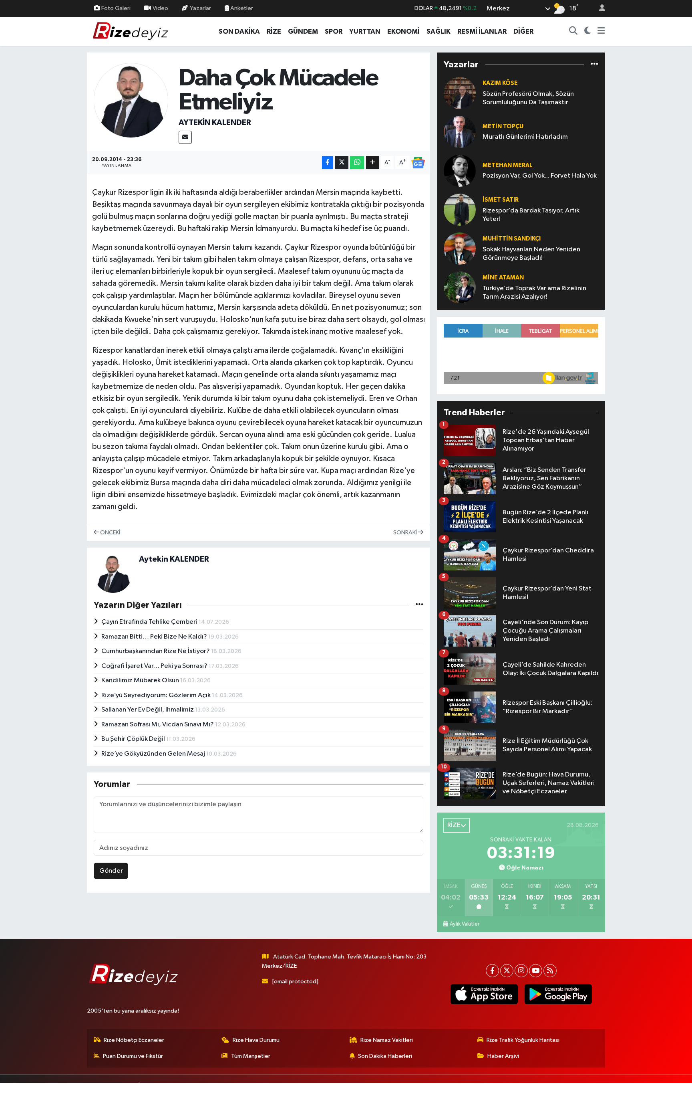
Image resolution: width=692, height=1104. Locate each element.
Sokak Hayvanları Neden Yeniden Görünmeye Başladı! (531, 253)
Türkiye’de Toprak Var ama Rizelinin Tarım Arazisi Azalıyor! (534, 292)
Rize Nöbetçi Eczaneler (134, 1040)
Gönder (111, 870)
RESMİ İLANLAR (482, 31)
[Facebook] (492, 970)
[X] (506, 970)
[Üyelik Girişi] (598, 8)
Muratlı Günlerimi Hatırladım (525, 136)
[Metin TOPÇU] (460, 131)
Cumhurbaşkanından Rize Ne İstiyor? (156, 651)
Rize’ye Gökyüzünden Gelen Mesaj (153, 753)
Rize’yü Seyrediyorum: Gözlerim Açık (156, 695)
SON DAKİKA (239, 31)
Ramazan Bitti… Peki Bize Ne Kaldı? (154, 636)
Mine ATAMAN (503, 278)
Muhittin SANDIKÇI (512, 239)
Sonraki (405, 533)
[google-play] (558, 994)
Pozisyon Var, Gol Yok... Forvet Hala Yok (540, 175)
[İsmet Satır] (460, 209)
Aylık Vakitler (464, 924)
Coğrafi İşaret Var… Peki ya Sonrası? (155, 666)
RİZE (274, 31)
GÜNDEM (303, 31)
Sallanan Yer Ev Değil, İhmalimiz (148, 709)
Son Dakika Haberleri (385, 1056)
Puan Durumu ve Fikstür (133, 1056)
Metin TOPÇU (503, 126)
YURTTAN (364, 31)
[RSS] (550, 970)
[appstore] (484, 994)
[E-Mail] (185, 137)
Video (160, 8)
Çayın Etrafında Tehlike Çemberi (150, 622)
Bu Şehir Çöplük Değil (133, 739)
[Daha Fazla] (372, 162)
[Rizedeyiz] (132, 31)
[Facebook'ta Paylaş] (327, 162)
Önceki (109, 533)
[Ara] (573, 31)
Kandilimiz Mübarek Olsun (140, 680)
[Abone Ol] (418, 162)
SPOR (333, 31)
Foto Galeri (116, 8)
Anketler (241, 8)
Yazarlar (200, 8)
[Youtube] (535, 970)
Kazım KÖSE (500, 83)
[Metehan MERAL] (460, 170)
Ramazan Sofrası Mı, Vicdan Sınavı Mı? (158, 724)
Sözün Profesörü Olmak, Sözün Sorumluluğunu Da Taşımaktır (528, 98)
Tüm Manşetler (250, 1056)
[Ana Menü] (601, 31)
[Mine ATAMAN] (460, 287)
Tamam (598, 1092)
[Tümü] (594, 64)
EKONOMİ (403, 31)
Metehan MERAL (508, 165)
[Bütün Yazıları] (419, 605)
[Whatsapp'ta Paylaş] (357, 162)
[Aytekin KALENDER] (131, 100)
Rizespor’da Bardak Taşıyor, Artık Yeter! (531, 214)
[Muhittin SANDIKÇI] (460, 248)
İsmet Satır (501, 200)
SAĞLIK (438, 31)
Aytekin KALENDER (215, 123)
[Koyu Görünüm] (587, 31)
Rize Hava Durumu (256, 1040)
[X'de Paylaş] (341, 162)
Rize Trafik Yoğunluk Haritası (523, 1040)
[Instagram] (521, 970)
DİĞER (523, 31)
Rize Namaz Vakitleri (386, 1040)
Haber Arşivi (503, 1056)
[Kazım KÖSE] (460, 92)
